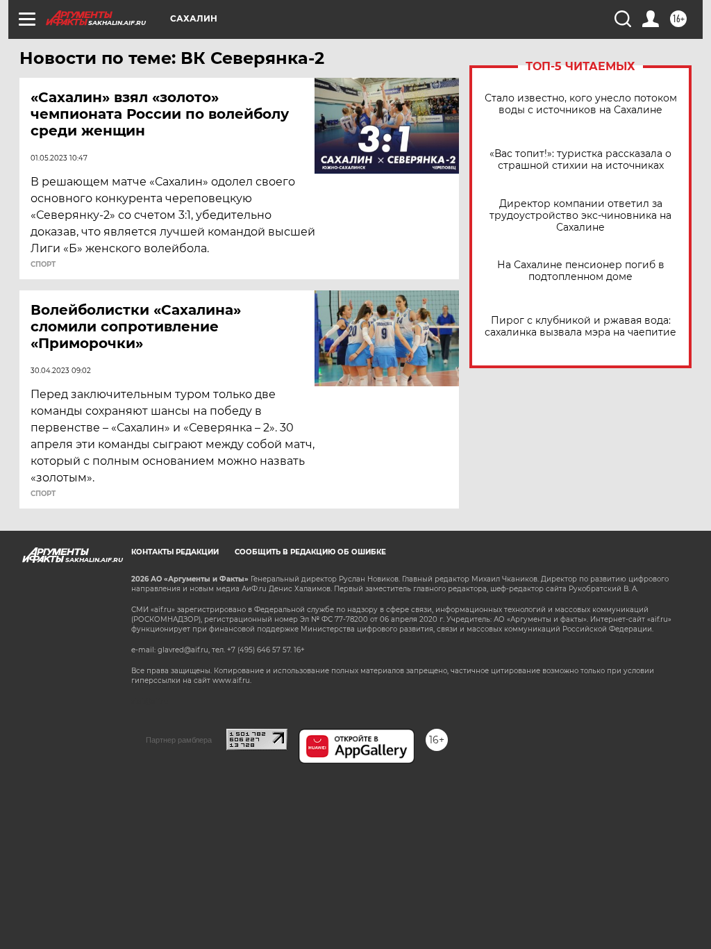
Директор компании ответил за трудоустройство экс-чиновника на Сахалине (580, 215)
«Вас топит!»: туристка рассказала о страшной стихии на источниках (580, 160)
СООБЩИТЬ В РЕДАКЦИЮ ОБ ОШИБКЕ (310, 551)
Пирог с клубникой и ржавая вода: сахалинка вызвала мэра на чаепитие (580, 326)
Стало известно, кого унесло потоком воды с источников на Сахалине (581, 104)
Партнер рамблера (179, 740)
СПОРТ (43, 264)
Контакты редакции (175, 551)
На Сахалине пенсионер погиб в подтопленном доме (580, 271)
